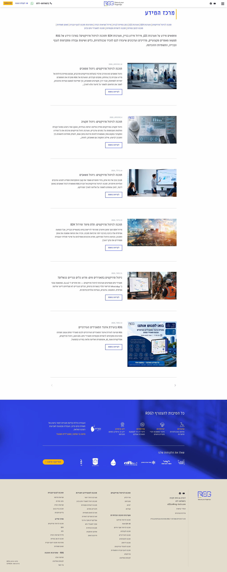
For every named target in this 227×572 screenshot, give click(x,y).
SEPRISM (9, 564)
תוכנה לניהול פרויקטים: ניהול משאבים (100, 175)
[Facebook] (211, 4)
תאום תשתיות (62, 24)
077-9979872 (42, 3)
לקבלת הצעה (20, 3)
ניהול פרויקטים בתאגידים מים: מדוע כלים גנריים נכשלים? (90, 278)
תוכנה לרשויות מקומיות (116, 28)
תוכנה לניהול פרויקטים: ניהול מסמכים (101, 69)
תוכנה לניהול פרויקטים (162, 24)
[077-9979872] (51, 3)
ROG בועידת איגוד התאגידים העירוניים (100, 327)
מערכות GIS (134, 24)
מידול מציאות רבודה (102, 24)
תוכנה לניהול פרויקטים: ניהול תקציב (101, 122)
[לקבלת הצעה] (27, 3)
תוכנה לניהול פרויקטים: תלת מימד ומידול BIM (96, 225)
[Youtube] (214, 4)
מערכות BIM (145, 24)
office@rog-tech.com (176, 504)
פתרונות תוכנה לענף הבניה (81, 24)
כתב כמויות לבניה (120, 24)
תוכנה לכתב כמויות (135, 28)
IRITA (8, 561)
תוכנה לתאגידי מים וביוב (94, 28)
